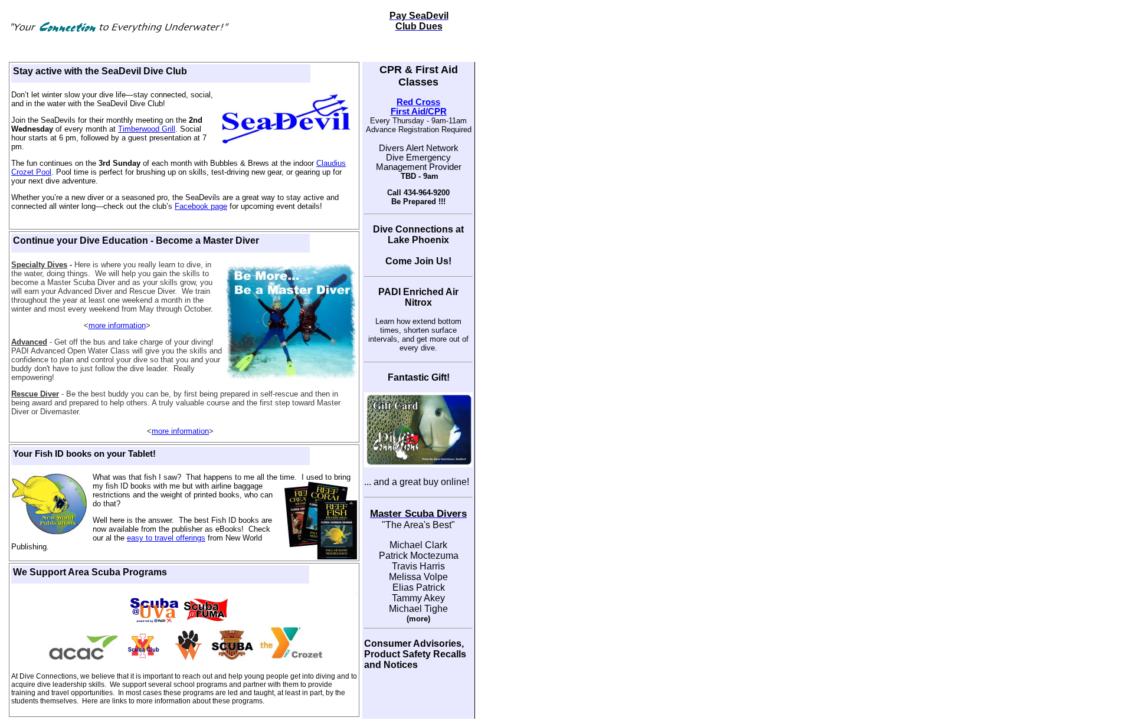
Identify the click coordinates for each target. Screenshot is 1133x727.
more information (117, 325)
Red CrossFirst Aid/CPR (419, 106)
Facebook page (201, 206)
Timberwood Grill (146, 129)
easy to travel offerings (166, 537)
